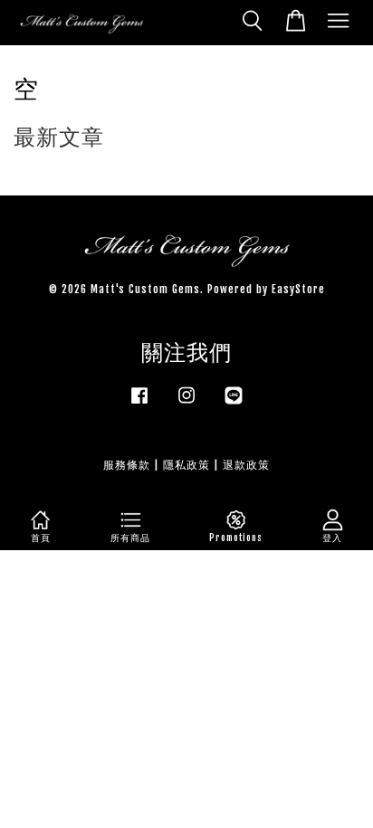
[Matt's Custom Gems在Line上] (233, 404)
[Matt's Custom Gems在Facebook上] (139, 404)
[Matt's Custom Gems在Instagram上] (186, 404)
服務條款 (126, 464)
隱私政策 (186, 464)
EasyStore (298, 289)
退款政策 (246, 464)
